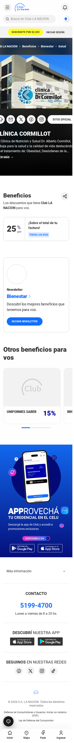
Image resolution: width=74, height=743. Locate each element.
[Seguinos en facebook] (19, 671)
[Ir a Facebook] (31, 119)
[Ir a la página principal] (22, 7)
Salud (62, 46)
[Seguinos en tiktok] (53, 671)
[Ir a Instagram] (41, 119)
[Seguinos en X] (30, 671)
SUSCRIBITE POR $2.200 (25, 32)
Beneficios (29, 46)
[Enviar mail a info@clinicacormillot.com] (10, 119)
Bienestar (47, 46)
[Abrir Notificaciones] (65, 7)
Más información (19, 571)
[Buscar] (7, 19)
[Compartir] (65, 196)
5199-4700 (36, 605)
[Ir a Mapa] (65, 19)
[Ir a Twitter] (21, 119)
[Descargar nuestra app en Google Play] (50, 641)
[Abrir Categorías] (7, 7)
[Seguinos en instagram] (42, 671)
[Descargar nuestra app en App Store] (22, 641)
